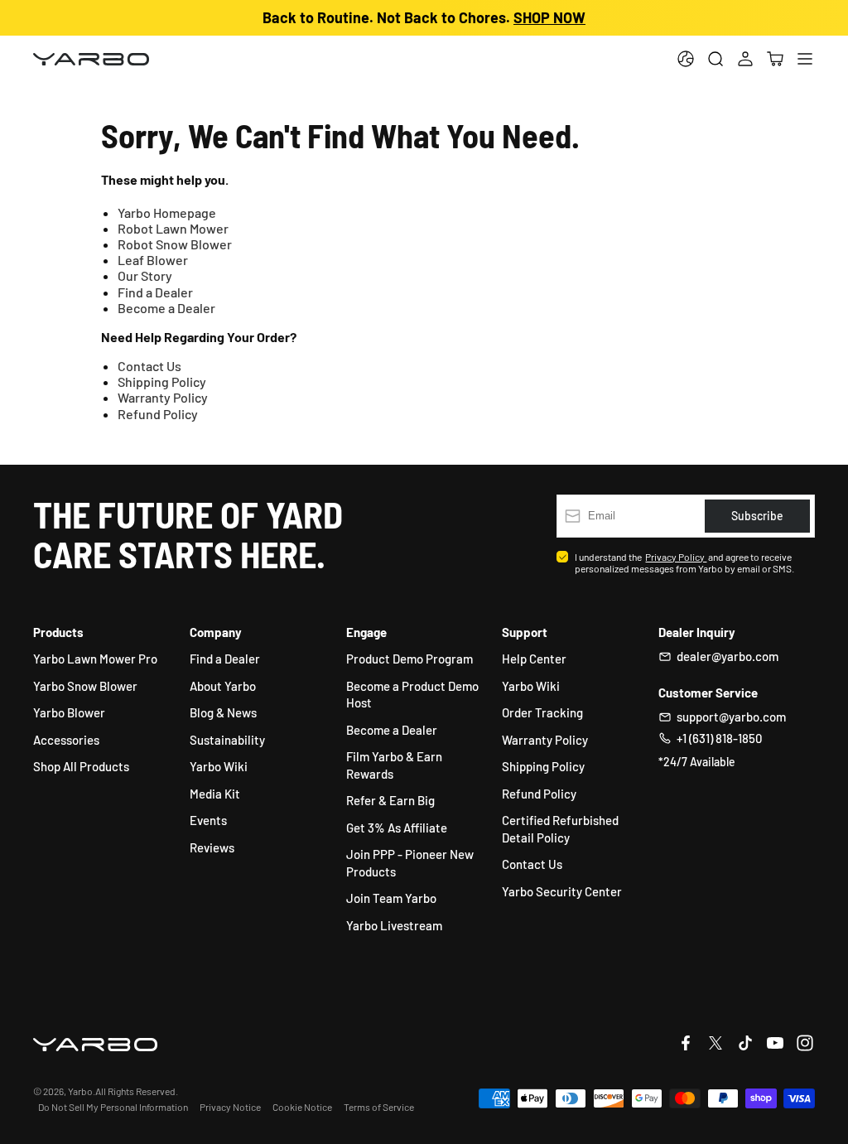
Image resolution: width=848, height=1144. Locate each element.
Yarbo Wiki (219, 766)
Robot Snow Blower (175, 244)
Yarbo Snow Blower (85, 685)
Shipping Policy (162, 381)
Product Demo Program (409, 658)
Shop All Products (81, 766)
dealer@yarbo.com (727, 656)
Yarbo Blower (69, 712)
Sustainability (227, 739)
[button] (775, 59)
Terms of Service (379, 1107)
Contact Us (149, 366)
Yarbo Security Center (562, 891)
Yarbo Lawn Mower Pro (95, 658)
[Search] (715, 59)
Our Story (145, 275)
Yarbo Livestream (394, 925)
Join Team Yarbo (391, 898)
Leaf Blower (153, 260)
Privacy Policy (675, 556)
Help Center (534, 658)
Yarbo (80, 1091)
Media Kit (215, 793)
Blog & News (223, 712)
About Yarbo (223, 685)
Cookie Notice (302, 1107)
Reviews (212, 847)
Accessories (66, 739)
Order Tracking (542, 712)
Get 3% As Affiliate (396, 827)
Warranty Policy (163, 397)
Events (208, 820)
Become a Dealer (166, 308)
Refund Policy (158, 414)
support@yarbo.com (731, 716)
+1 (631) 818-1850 (719, 738)
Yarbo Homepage (167, 212)
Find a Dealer (155, 292)
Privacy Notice (230, 1107)
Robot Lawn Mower (173, 228)
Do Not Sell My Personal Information (113, 1107)
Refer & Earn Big (390, 800)
